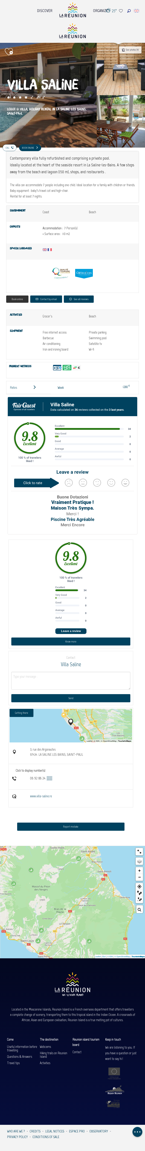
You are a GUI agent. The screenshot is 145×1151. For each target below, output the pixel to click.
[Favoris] (121, 11)
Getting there (21, 712)
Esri (104, 956)
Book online (17, 299)
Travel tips (13, 1063)
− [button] (139, 877)
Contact (77, 1052)
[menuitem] (45, 9)
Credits (35, 1131)
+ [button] (139, 870)
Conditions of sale (46, 1137)
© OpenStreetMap (122, 956)
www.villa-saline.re (41, 796)
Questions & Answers (19, 1056)
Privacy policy (17, 1137)
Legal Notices (54, 1131)
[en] (136, 10)
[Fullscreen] (139, 851)
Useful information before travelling (22, 1048)
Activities (45, 1063)
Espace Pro (77, 1131)
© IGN (110, 956)
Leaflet (98, 956)
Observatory (98, 1131)
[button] (129, 11)
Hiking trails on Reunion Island (53, 1054)
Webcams (45, 1046)
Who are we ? (16, 1131)
